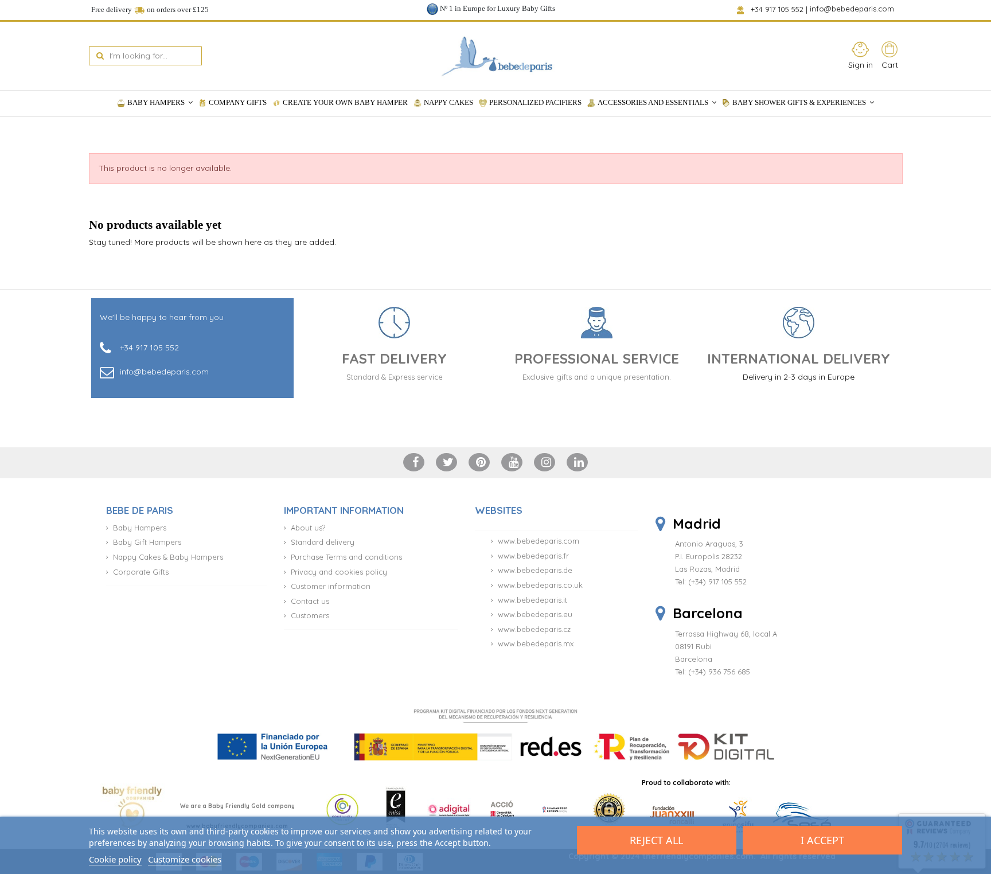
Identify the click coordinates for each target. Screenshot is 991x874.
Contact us (310, 601)
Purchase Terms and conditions (346, 556)
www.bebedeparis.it (532, 599)
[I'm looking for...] (100, 55)
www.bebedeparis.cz (534, 629)
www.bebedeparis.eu (535, 614)
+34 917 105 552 (778, 9)
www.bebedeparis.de (535, 570)
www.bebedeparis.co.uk (540, 585)
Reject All (656, 840)
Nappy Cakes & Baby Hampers (168, 556)
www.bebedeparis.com (538, 540)
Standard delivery (322, 542)
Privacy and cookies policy (339, 571)
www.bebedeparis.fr (533, 555)
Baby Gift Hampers (147, 542)
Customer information (330, 586)
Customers (310, 615)
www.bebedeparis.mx (535, 643)
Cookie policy (115, 859)
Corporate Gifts (141, 571)
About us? (308, 527)
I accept (822, 840)
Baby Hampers (139, 527)
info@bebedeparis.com (853, 9)
